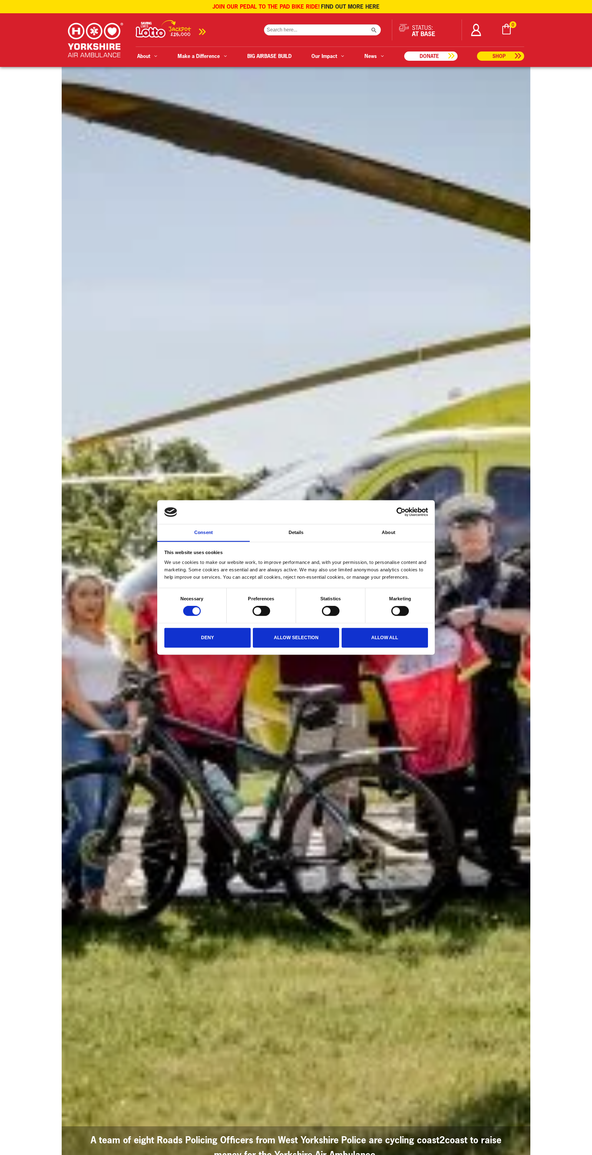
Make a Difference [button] (199, 56)
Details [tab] (296, 532)
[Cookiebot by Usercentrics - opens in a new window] (401, 512)
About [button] (143, 56)
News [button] (370, 56)
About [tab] (388, 532)
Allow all (384, 637)
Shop (499, 56)
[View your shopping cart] (506, 30)
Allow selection (296, 637)
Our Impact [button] (324, 56)
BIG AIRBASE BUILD (269, 56)
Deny (207, 637)
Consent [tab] (203, 532)
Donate (429, 56)
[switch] (261, 611)
